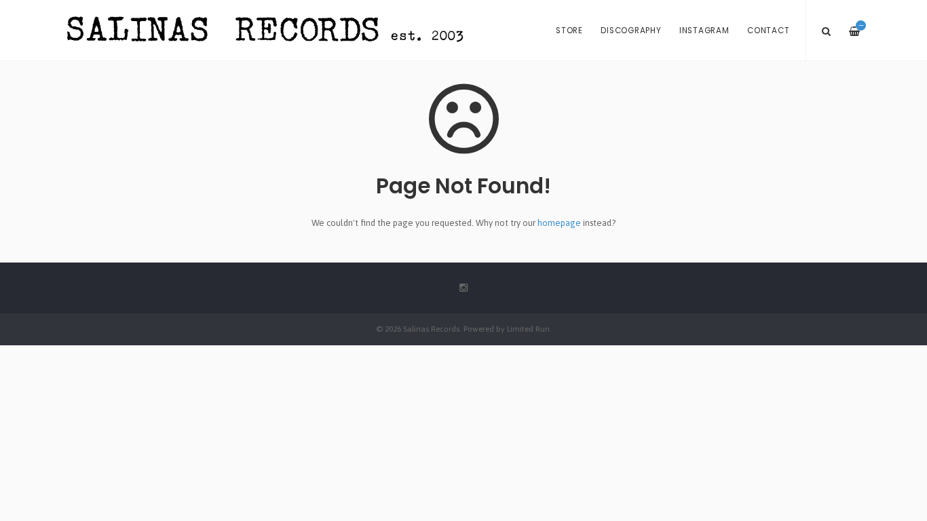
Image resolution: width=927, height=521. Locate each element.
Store (569, 30)
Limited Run (528, 328)
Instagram (704, 30)
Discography (631, 30)
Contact (768, 30)
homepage (559, 223)
